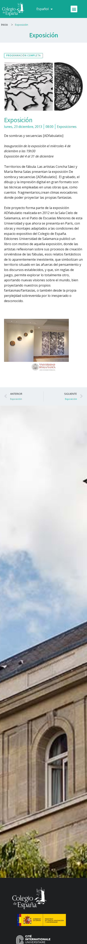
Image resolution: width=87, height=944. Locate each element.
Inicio (4, 24)
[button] (74, 9)
